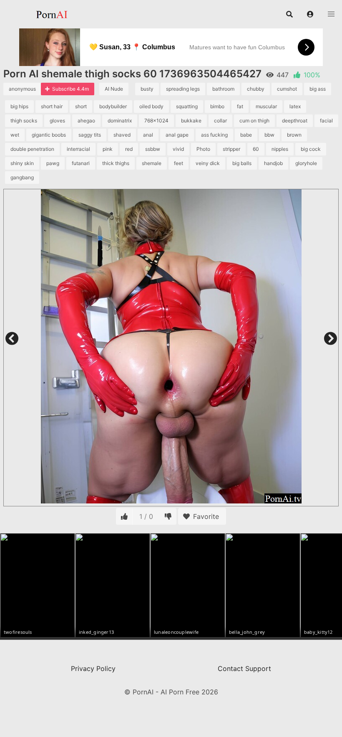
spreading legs (183, 89)
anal (148, 135)
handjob (273, 163)
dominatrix (120, 120)
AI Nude (114, 89)
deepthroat (294, 120)
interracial (78, 149)
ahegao (86, 120)
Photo (203, 149)
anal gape (177, 135)
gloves (57, 120)
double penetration (32, 149)
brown (294, 135)
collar (220, 120)
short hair (52, 106)
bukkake (191, 120)
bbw (269, 135)
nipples (280, 149)
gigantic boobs (49, 135)
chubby (255, 89)
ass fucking (214, 135)
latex (295, 106)
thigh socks (23, 120)
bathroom (223, 89)
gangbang (22, 177)
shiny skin (22, 163)
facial (326, 120)
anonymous (22, 89)
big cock (311, 149)
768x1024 (156, 120)
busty (147, 89)
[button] (310, 14)
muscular (266, 106)
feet (178, 163)
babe (246, 135)
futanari (81, 163)
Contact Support (244, 668)
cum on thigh (254, 120)
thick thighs (115, 163)
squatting (187, 106)
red (129, 149)
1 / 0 (146, 516)
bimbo (217, 106)
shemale (151, 163)
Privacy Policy (93, 668)
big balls (241, 163)
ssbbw (152, 149)
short (81, 106)
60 (256, 149)
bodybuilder (113, 106)
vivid (178, 149)
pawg (52, 163)
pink (108, 149)
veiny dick (208, 163)
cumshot (287, 89)
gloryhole (306, 163)
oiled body (151, 106)
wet (14, 135)
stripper (231, 149)
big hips (19, 106)
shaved (122, 135)
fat (240, 106)
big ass (317, 89)
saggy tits (89, 135)
